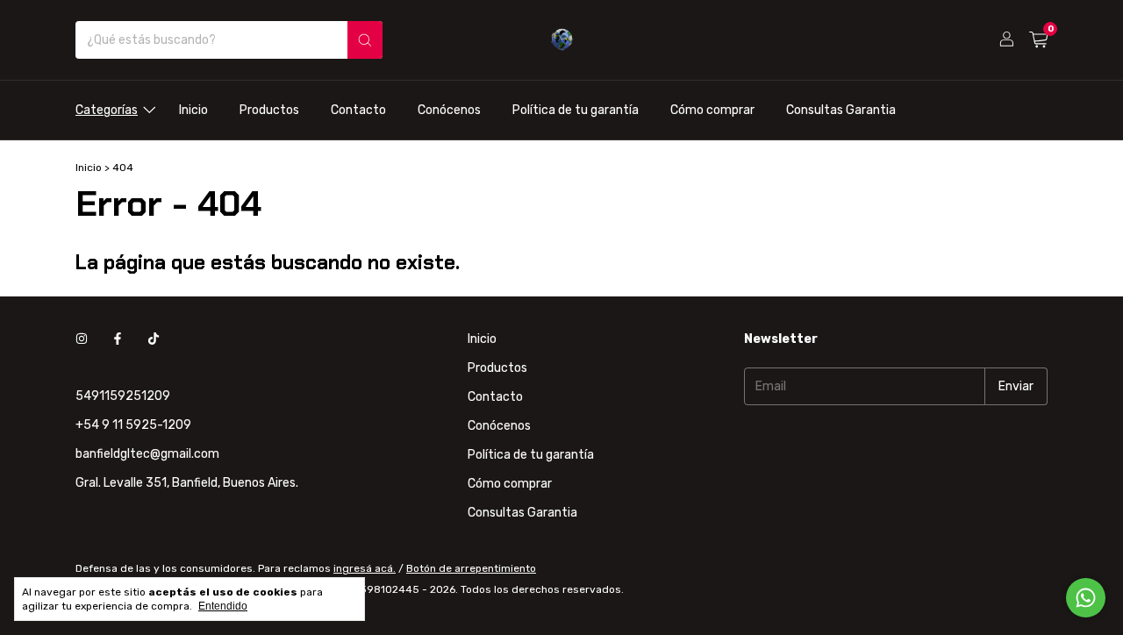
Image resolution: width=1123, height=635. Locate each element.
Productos (269, 110)
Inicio (193, 110)
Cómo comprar (712, 110)
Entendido (222, 606)
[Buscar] (365, 40)
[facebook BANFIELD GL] (117, 339)
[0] (1038, 40)
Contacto (358, 110)
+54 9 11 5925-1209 (133, 424)
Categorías (106, 110)
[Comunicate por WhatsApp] (1085, 597)
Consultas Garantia (841, 110)
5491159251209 (122, 396)
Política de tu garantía (575, 110)
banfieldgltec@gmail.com (147, 453)
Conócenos (449, 110)
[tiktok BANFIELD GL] (153, 339)
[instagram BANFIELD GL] (81, 339)
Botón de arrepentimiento (471, 568)
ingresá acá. (364, 568)
